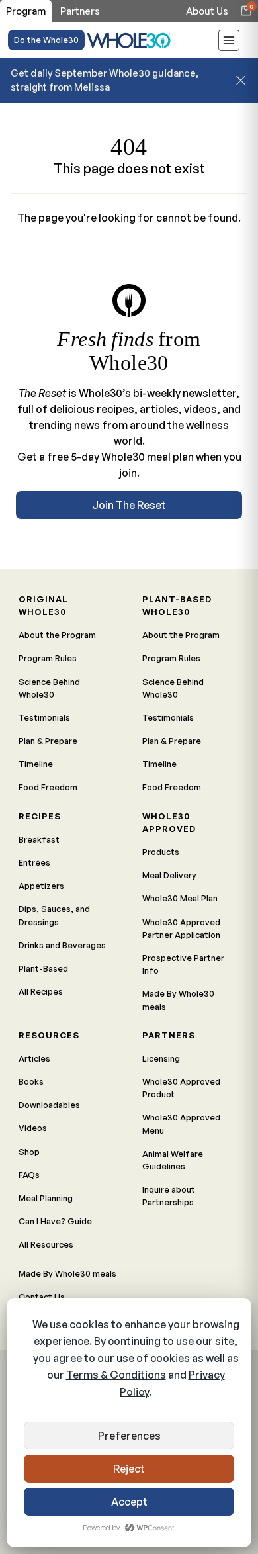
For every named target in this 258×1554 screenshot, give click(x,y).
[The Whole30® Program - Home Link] (129, 40)
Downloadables (49, 1104)
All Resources (46, 1244)
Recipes (40, 816)
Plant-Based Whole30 (177, 605)
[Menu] (228, 42)
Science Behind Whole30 (49, 688)
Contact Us (42, 1296)
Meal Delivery (169, 875)
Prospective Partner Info (183, 964)
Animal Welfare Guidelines (172, 1159)
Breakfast (39, 839)
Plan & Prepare (48, 740)
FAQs (29, 1174)
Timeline (36, 763)
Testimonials (44, 717)
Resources (49, 1035)
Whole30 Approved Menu (181, 1123)
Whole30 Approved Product (181, 1087)
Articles (34, 1058)
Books (31, 1081)
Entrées (34, 862)
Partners (168, 1035)
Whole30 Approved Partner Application (181, 928)
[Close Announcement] (240, 80)
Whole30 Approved (169, 822)
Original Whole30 (43, 605)
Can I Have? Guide (55, 1221)
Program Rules (48, 658)
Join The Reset (129, 505)
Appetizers (41, 885)
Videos (33, 1127)
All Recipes (41, 991)
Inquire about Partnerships (168, 1195)
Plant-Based (43, 968)
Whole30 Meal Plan (180, 898)
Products (160, 851)
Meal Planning (46, 1198)
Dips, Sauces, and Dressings (54, 915)
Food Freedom (48, 787)
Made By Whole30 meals (178, 999)
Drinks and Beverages (62, 945)
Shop (29, 1151)
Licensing (161, 1058)
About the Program (57, 634)
